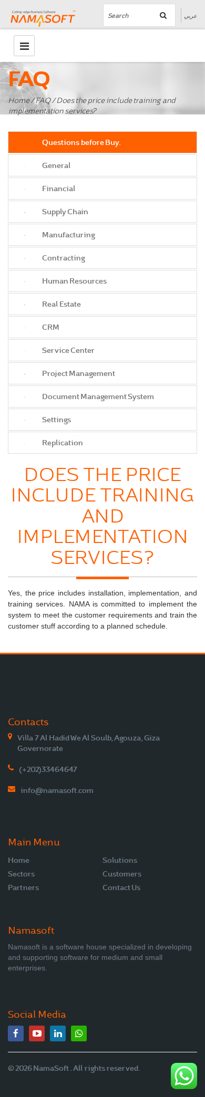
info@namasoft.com (57, 790)
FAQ (42, 100)
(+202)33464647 (48, 769)
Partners (23, 887)
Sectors (21, 874)
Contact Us (121, 887)
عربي (190, 15)
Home (18, 100)
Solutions (119, 860)
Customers (121, 874)
